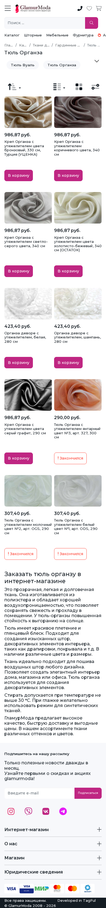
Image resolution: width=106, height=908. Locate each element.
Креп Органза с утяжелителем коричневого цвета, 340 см (77, 147)
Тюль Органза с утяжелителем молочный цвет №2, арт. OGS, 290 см (28, 526)
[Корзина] (99, 8)
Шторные (33, 35)
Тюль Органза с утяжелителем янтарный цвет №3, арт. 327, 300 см (77, 430)
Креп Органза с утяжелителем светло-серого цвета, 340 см (26, 241)
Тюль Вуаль (23, 65)
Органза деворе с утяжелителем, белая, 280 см (25, 337)
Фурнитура (83, 35)
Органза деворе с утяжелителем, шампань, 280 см (77, 337)
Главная (11, 45)
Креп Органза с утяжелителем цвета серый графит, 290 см (25, 428)
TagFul (89, 900)
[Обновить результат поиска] (91, 23)
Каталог (12, 35)
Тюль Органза (62, 65)
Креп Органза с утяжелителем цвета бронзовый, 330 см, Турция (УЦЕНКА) (24, 147)
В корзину (18, 175)
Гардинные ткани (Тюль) (77, 45)
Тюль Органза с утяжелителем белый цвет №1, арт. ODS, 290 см (76, 526)
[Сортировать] (14, 87)
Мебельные (57, 35)
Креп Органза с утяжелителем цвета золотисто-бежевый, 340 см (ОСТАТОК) (78, 243)
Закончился (71, 458)
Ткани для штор (47, 45)
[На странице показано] (59, 87)
